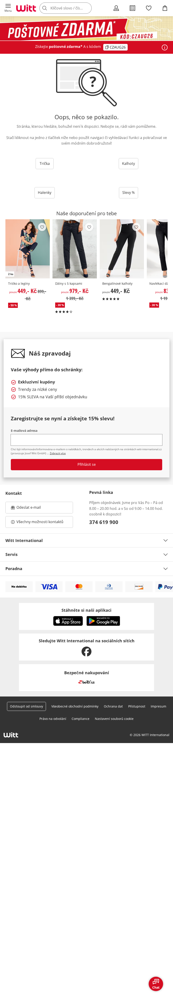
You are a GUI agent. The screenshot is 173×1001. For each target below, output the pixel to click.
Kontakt (13, 493)
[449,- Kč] (122, 249)
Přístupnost (136, 706)
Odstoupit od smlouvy (26, 706)
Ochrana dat (113, 706)
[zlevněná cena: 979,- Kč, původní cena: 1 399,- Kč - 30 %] (74, 249)
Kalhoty (128, 163)
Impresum (158, 706)
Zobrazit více (58, 453)
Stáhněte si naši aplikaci (86, 610)
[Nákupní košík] (165, 8)
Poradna (13, 568)
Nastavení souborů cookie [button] (114, 719)
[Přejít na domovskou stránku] (26, 8)
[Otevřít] (164, 47)
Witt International (24, 540)
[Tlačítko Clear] (87, 8)
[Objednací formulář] (132, 8)
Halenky (44, 192)
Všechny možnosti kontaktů (39, 521)
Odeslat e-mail (34, 509)
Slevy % (128, 192)
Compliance (80, 719)
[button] (8, 8)
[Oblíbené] (149, 8)
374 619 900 (103, 522)
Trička (45, 163)
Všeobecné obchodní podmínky (74, 706)
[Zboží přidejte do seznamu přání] (42, 227)
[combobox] (72, 8)
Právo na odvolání (52, 719)
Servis (11, 554)
